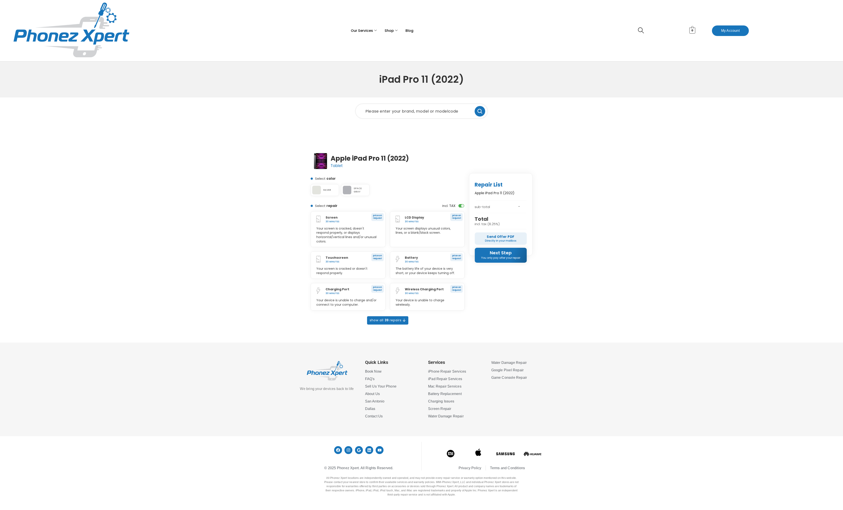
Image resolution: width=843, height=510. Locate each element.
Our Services (362, 30)
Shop (389, 30)
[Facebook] (338, 450)
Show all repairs (386, 320)
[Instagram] (348, 450)
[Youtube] (380, 450)
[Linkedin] (369, 450)
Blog (409, 30)
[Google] (359, 450)
